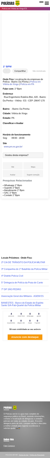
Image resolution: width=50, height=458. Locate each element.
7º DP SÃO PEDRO (11, 289)
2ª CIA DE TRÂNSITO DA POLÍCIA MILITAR (23, 262)
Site (12, 167)
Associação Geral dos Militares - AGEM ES (22, 296)
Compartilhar (20, 71)
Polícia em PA (27, 84)
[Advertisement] (25, 39)
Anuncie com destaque (25, 337)
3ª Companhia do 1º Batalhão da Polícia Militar (24, 269)
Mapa (33, 167)
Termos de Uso (23, 455)
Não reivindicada (39, 71)
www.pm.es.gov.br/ (13, 146)
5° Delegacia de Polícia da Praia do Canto (22, 282)
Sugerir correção (33, 175)
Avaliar (12, 175)
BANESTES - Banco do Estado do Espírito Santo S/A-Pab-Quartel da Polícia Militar (22, 304)
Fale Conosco (9, 446)
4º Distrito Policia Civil (12, 276)
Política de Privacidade (37, 455)
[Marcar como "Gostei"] (5, 71)
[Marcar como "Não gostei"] (8, 71)
